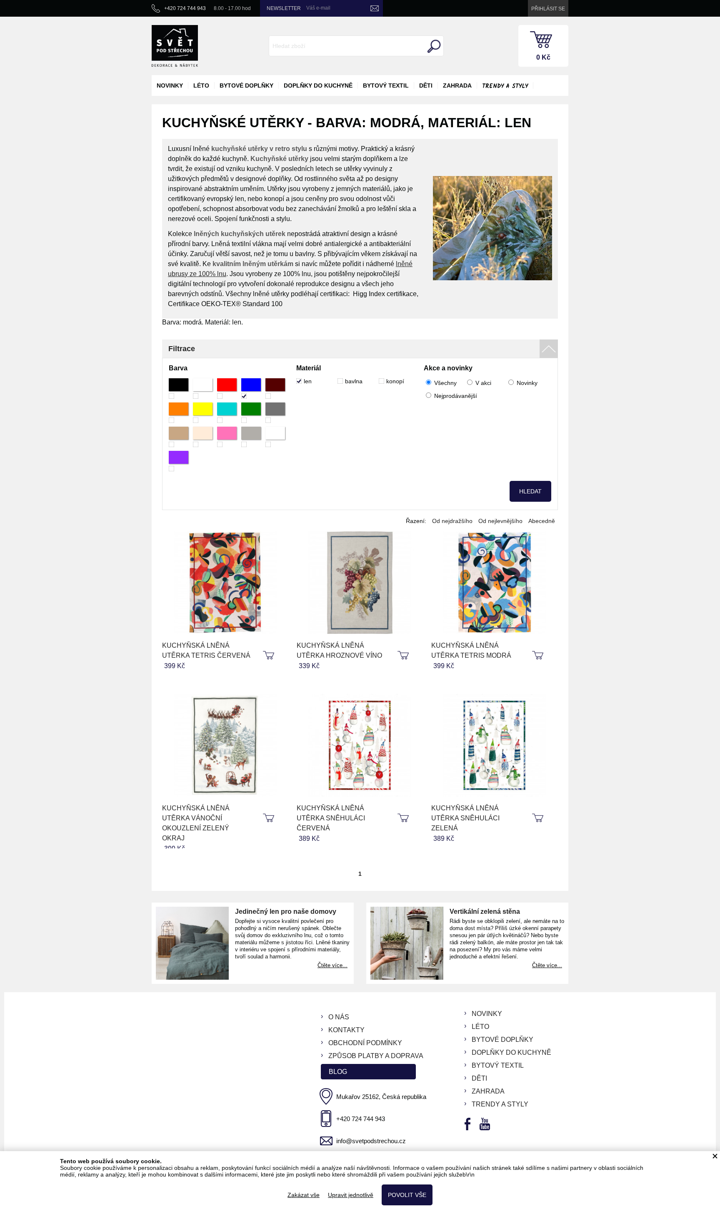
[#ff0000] (227, 388)
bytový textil (386, 85)
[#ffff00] (202, 412)
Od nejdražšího (452, 521)
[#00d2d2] (227, 412)
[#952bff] (178, 461)
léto (201, 85)
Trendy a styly (505, 86)
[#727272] (275, 412)
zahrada (457, 85)
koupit (269, 655)
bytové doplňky (246, 85)
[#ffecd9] (202, 437)
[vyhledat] (432, 46)
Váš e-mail (318, 8)
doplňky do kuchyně (318, 85)
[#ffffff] (202, 388)
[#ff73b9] (227, 437)
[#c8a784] (178, 437)
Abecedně (541, 521)
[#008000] (251, 412)
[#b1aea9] (251, 437)
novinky (170, 85)
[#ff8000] (178, 412)
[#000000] (178, 388)
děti (425, 85)
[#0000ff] (251, 388)
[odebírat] (374, 8)
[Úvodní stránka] (175, 46)
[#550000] (275, 388)
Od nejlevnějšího (500, 521)
